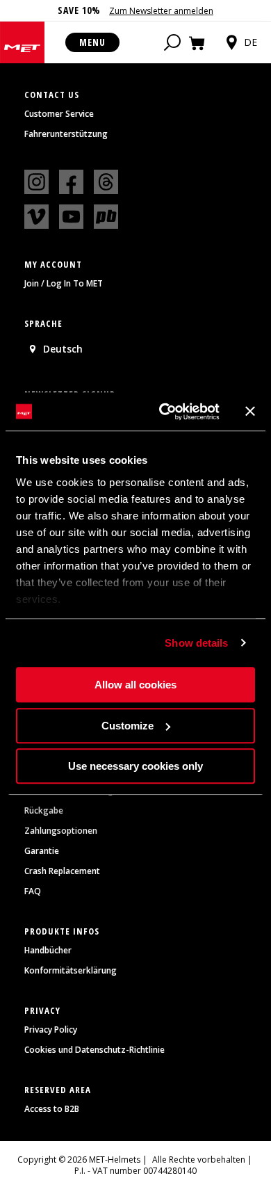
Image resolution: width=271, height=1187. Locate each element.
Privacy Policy (50, 1030)
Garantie (41, 851)
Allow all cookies (135, 685)
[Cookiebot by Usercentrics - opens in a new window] (164, 412)
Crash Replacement (62, 871)
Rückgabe (43, 811)
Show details (196, 643)
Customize (127, 726)
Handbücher (48, 950)
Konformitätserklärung (70, 971)
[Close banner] (250, 412)
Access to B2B (51, 1109)
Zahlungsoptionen (60, 831)
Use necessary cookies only (135, 766)
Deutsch (63, 348)
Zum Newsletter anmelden (161, 11)
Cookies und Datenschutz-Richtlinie (94, 1050)
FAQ (32, 891)
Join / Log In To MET (63, 284)
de (250, 42)
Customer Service (59, 114)
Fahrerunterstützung (66, 134)
